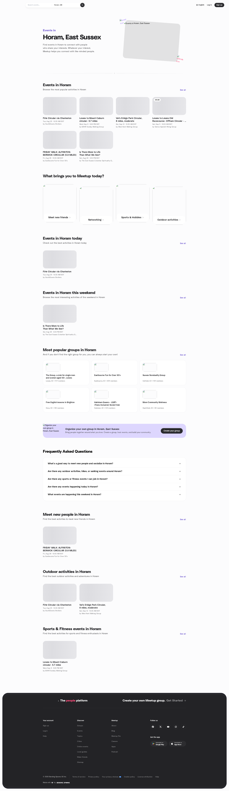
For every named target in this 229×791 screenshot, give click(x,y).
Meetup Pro (116, 736)
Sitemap (80, 762)
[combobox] (66, 5)
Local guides (82, 752)
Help (45, 736)
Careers (115, 741)
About (114, 726)
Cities (79, 741)
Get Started (174, 700)
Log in (45, 731)
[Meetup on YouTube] (168, 726)
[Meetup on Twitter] (160, 726)
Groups (80, 726)
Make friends (82, 757)
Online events (82, 746)
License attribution (145, 777)
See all (183, 90)
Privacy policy (93, 777)
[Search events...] (82, 5)
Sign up (46, 726)
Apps (114, 746)
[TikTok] (183, 726)
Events (80, 731)
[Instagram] (175, 726)
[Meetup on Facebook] (153, 726)
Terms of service (78, 777)
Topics (79, 736)
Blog (113, 731)
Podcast (115, 752)
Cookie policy (129, 777)
